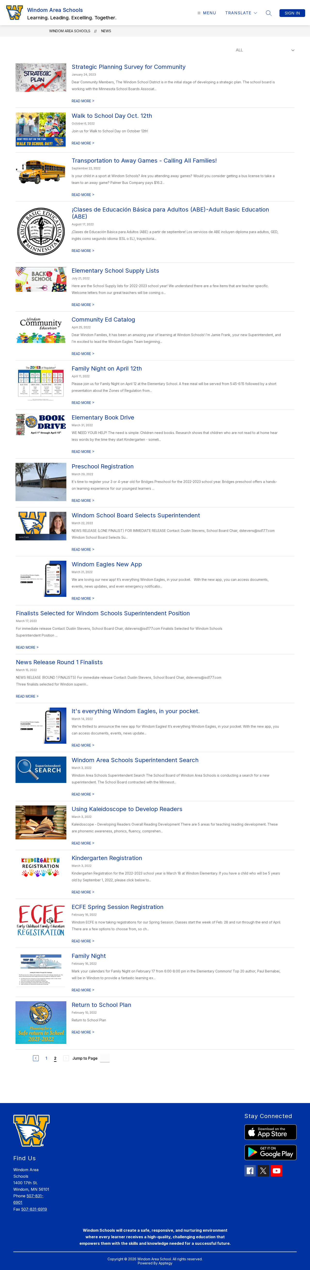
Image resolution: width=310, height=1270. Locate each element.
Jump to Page (85, 1058)
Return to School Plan (101, 1004)
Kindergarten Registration (107, 857)
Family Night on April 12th (107, 368)
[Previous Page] (36, 1058)
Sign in (292, 13)
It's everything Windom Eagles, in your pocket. (136, 711)
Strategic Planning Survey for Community (129, 66)
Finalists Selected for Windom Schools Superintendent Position (103, 613)
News (106, 31)
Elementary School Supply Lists (115, 270)
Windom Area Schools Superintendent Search (135, 760)
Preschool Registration (103, 466)
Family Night (89, 955)
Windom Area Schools (69, 31)
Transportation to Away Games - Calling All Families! (144, 160)
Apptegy (165, 1263)
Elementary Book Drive (103, 417)
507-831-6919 (34, 1209)
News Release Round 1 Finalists (59, 662)
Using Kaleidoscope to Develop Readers (127, 808)
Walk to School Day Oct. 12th (112, 115)
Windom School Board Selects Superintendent (136, 515)
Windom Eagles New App (107, 564)
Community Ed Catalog (103, 319)
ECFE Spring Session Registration (117, 906)
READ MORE (83, 101)
